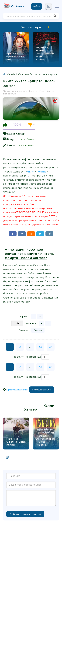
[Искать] (55, 16)
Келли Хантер (15, 133)
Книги (22, 139)
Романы (31, 139)
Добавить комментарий (25, 514)
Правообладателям (17, 389)
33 (40, 347)
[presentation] (50, 26)
